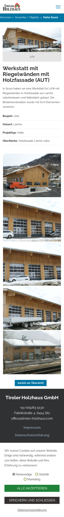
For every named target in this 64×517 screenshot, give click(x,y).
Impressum (32, 427)
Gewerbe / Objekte (27, 17)
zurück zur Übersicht (31, 383)
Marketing (33, 479)
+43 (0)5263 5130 (32, 407)
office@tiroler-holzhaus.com (32, 418)
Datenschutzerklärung (32, 435)
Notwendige (24, 474)
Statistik (44, 474)
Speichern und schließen (32, 500)
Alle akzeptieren (32, 488)
